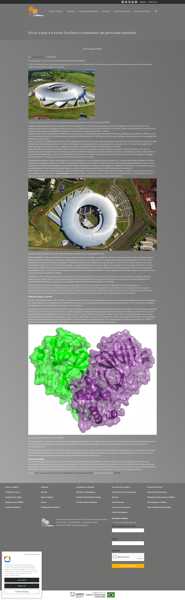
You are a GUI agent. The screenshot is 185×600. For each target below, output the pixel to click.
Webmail (142, 2)
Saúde (43, 502)
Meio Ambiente (47, 497)
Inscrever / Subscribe (128, 566)
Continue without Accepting (31, 554)
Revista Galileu (38, 57)
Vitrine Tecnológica (120, 512)
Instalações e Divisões (85, 487)
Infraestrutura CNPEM (14, 502)
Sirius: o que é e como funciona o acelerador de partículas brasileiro (64, 473)
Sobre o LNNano (12, 487)
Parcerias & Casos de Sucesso (124, 492)
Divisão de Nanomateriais (86, 502)
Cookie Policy (14, 575)
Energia (44, 492)
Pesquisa (44, 487)
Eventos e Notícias (12, 507)
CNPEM (117, 473)
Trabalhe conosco (12, 492)
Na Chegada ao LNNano (157, 502)
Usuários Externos (154, 487)
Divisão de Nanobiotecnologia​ (88, 497)
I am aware (21, 580)
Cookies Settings (21, 591)
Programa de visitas (13, 497)
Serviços (115, 497)
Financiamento (118, 502)
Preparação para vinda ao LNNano (161, 497)
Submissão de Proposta (157, 492)
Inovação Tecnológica (121, 487)
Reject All (22, 586)
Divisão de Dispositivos (85, 492)
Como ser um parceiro (121, 507)
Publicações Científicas (50, 507)
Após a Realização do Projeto (159, 507)
